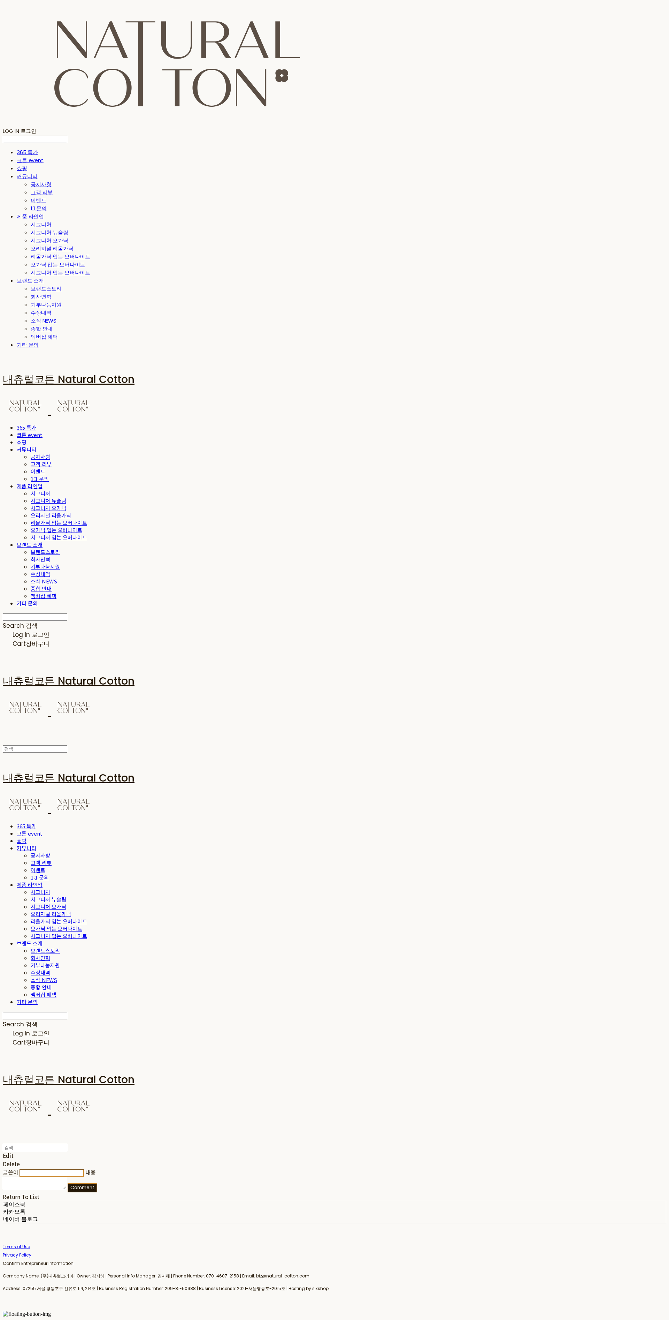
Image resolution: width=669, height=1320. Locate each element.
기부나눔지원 (46, 304)
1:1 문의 (39, 208)
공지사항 (41, 184)
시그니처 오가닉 (49, 240)
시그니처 (41, 224)
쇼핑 (22, 168)
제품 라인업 (30, 216)
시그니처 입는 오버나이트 (60, 272)
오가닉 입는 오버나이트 (58, 264)
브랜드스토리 (46, 288)
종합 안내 (42, 328)
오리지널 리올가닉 (52, 248)
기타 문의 (28, 344)
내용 (90, 1172)
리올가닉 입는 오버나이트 (60, 256)
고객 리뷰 (42, 192)
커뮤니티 (27, 176)
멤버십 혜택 (44, 336)
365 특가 (27, 152)
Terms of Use (16, 1247)
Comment (82, 1187)
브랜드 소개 (30, 280)
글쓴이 (10, 1172)
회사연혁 (41, 296)
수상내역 (41, 312)
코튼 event (30, 160)
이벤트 (38, 200)
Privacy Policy (17, 1255)
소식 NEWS (43, 320)
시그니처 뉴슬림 (49, 232)
